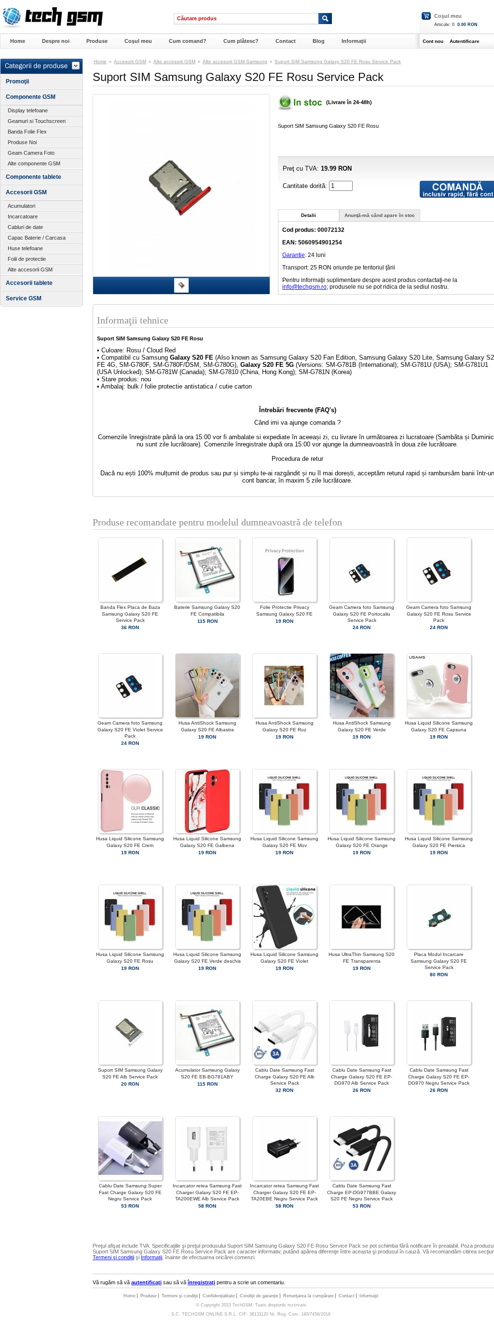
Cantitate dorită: (306, 185)
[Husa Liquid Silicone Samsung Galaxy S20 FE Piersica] (439, 831)
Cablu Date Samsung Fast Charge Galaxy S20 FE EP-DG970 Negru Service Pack (438, 1076)
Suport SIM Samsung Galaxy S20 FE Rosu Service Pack (337, 61)
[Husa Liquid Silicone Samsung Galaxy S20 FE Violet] (284, 947)
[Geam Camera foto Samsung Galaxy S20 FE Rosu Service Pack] (439, 600)
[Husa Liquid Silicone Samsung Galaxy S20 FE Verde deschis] (207, 947)
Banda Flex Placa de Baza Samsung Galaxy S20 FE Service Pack (130, 613)
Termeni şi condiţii (113, 1257)
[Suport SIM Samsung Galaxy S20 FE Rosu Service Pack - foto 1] (181, 291)
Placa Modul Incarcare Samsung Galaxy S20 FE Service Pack (439, 960)
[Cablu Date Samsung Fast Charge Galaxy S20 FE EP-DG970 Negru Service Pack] (439, 1063)
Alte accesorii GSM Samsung (235, 61)
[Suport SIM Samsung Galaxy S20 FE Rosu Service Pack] (181, 274)
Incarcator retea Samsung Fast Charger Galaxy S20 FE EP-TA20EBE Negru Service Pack (284, 1192)
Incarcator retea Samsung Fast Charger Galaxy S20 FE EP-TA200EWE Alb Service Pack (207, 1192)
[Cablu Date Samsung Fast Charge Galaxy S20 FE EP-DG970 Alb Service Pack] (361, 1063)
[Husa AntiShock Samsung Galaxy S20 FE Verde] (361, 716)
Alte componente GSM (34, 163)
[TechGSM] (51, 26)
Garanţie (293, 255)
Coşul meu (448, 16)
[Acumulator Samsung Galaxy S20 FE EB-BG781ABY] (207, 1063)
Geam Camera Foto (31, 153)
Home (17, 41)
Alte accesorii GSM (30, 269)
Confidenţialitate (219, 1295)
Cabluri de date (25, 227)
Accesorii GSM (26, 192)
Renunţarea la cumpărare (308, 1295)
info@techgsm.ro (304, 286)
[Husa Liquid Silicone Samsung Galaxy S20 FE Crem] (130, 831)
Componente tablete (33, 177)
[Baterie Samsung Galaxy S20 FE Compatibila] (207, 600)
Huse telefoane (25, 248)
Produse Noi (22, 142)
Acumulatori (21, 206)
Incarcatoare (23, 216)
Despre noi (55, 41)
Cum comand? (187, 41)
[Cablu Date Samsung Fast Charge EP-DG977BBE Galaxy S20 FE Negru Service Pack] (361, 1179)
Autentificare (465, 41)
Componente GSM (30, 97)
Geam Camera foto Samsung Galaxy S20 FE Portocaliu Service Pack (361, 613)
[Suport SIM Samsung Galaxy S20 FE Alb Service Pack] (130, 1063)
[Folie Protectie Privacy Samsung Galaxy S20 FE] (284, 600)
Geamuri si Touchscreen (37, 121)
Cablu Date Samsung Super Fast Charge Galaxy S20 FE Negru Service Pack (130, 1192)
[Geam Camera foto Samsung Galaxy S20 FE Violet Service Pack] (130, 716)
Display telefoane (28, 110)
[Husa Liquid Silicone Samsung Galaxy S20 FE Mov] (284, 831)
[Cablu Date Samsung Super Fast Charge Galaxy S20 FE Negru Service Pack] (130, 1179)
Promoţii (17, 81)
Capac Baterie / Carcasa (37, 238)
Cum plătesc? (241, 41)
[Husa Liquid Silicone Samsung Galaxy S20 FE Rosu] (130, 947)
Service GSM (23, 298)
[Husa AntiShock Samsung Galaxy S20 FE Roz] (284, 716)
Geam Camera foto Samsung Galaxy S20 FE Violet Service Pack (130, 729)
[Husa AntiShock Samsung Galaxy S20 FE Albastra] (207, 716)
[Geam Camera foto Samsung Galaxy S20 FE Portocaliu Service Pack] (361, 600)
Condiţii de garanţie (259, 1295)
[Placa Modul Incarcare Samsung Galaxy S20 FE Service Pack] (439, 947)
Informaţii (354, 41)
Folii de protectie (27, 259)
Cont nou (433, 41)
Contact (285, 41)
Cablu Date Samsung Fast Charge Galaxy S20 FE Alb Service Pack (285, 1076)
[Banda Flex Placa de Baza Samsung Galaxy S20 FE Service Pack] (130, 600)
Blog (319, 41)
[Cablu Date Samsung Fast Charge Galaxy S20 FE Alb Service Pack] (284, 1063)
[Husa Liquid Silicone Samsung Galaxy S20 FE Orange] (361, 831)
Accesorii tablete (29, 283)
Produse (97, 41)
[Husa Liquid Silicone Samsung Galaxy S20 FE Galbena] (207, 831)
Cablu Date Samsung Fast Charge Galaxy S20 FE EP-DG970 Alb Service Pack (361, 1076)
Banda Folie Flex (27, 132)
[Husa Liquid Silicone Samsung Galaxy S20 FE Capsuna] (439, 716)
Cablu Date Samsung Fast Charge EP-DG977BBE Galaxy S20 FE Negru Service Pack (361, 1192)
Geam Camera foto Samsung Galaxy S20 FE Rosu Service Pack (438, 613)
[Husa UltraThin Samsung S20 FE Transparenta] (361, 947)
